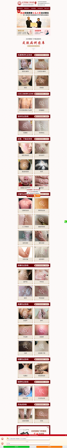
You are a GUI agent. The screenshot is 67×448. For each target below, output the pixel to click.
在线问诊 (47, 55)
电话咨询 (16, 446)
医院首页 (20, 8)
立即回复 (49, 446)
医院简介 (26, 8)
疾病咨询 (40, 8)
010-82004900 (40, 55)
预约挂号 (46, 8)
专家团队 (33, 8)
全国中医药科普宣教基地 (33, 435)
